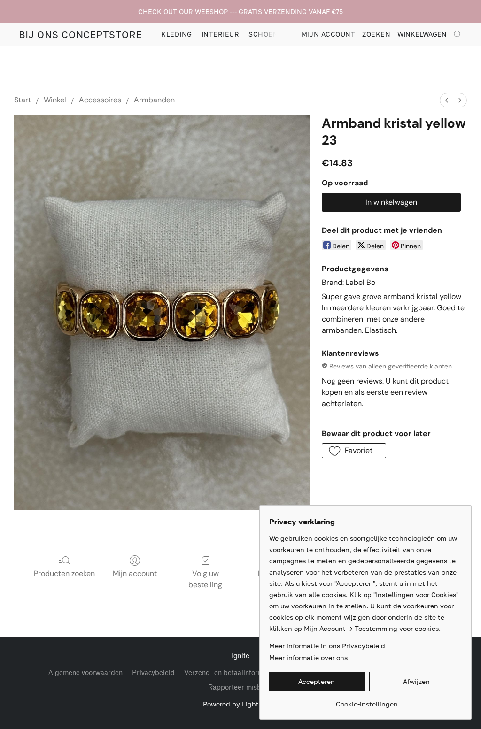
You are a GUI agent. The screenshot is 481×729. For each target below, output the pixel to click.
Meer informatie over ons (308, 657)
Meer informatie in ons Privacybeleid (327, 646)
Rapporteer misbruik (240, 687)
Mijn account (135, 573)
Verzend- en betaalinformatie (229, 673)
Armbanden (154, 100)
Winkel (55, 100)
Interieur (221, 34)
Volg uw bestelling (205, 579)
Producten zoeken (64, 573)
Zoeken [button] (376, 34)
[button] (80, 34)
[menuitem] (446, 100)
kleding (176, 34)
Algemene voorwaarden (85, 673)
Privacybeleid (153, 673)
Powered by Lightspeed (240, 704)
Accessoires (100, 100)
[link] (366, 700)
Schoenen (268, 34)
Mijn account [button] (328, 34)
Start (22, 100)
